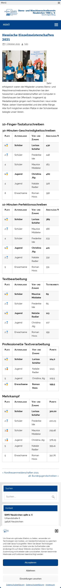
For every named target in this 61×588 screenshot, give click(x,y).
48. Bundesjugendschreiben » (43, 476)
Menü (3, 3)
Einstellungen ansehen (30, 578)
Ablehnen (30, 570)
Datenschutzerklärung (15, 585)
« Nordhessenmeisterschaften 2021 (20, 472)
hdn (26, 44)
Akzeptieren (30, 562)
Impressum (50, 585)
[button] (56, 530)
